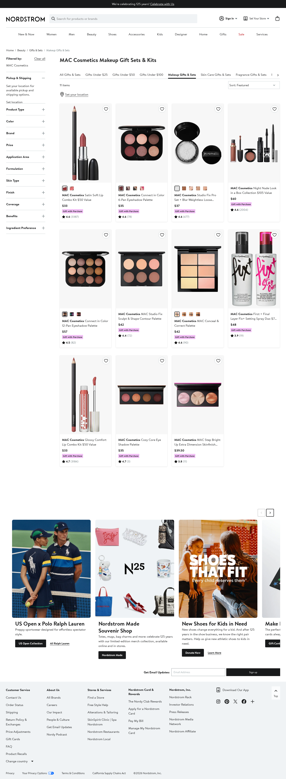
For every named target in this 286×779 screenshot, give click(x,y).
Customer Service (18, 690)
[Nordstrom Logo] (25, 19)
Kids (160, 34)
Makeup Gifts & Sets (182, 74)
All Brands (54, 697)
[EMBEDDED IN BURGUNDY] (121, 188)
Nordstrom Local (99, 739)
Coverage (12, 204)
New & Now (26, 34)
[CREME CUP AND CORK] (72, 188)
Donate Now (192, 653)
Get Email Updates (59, 727)
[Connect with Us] (252, 702)
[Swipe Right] (270, 513)
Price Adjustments (18, 731)
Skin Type (12, 180)
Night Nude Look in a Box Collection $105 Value (253, 190)
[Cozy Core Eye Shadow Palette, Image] (142, 394)
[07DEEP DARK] (184, 188)
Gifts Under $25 (96, 74)
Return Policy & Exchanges (16, 721)
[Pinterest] (227, 702)
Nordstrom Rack (180, 697)
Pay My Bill (135, 721)
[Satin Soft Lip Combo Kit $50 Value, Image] (85, 143)
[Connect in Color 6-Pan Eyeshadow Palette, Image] (142, 143)
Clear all (39, 58)
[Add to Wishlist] (106, 109)
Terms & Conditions (73, 773)
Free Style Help (98, 705)
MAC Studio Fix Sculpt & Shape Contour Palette (140, 316)
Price (9, 145)
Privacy (10, 773)
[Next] (278, 74)
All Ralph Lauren (59, 643)
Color (10, 121)
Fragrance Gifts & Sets (251, 74)
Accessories (137, 34)
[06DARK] (198, 188)
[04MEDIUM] (191, 188)
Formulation (14, 168)
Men (72, 34)
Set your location (76, 94)
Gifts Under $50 (123, 74)
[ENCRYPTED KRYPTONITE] (128, 188)
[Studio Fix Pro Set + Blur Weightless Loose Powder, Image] (198, 143)
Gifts (223, 34)
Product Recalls (16, 754)
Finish (10, 192)
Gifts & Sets (36, 50)
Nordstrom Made (112, 655)
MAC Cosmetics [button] (17, 65)
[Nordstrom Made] (134, 569)
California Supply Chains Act (109, 773)
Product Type (15, 109)
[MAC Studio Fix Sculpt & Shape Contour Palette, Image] (142, 269)
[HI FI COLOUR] (72, 314)
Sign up (253, 672)
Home (203, 34)
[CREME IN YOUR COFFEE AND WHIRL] (65, 188)
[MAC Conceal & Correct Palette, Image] (198, 269)
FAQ (9, 746)
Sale (241, 34)
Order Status (14, 705)
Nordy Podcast (57, 734)
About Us (53, 690)
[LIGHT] (177, 314)
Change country (17, 761)
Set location (14, 102)
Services (262, 34)
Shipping (12, 712)
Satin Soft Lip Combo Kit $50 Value (82, 197)
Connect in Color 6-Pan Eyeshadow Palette (141, 197)
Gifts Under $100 (151, 74)
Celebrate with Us (162, 4)
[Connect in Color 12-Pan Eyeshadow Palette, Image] (85, 269)
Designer (181, 34)
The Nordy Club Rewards (145, 701)
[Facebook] (244, 702)
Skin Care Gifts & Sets (216, 74)
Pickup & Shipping (18, 78)
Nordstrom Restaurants (103, 731)
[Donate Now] (218, 569)
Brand (10, 133)
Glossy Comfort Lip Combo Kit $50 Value (84, 442)
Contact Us (13, 697)
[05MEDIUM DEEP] (205, 188)
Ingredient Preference (21, 228)
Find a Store (96, 697)
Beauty (91, 34)
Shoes (112, 34)
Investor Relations (181, 704)
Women (51, 34)
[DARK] (198, 314)
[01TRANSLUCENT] (177, 188)
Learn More (214, 653)
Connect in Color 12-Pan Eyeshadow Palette (85, 323)
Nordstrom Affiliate (182, 731)
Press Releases (179, 712)
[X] (235, 702)
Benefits (12, 216)
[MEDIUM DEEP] (184, 314)
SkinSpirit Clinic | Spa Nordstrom (102, 721)
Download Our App (236, 690)
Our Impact (54, 712)
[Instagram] (218, 702)
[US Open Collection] (51, 569)
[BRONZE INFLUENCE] (135, 188)
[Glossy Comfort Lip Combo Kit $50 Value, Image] (85, 394)
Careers (52, 705)
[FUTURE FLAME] (79, 314)
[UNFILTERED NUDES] (65, 314)
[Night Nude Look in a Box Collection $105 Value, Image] (254, 143)
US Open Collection (31, 643)
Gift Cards (275, 643)
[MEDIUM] (191, 314)
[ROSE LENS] (142, 188)
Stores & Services (99, 690)
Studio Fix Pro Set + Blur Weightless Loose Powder (195, 199)
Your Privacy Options (34, 773)
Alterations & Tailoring (103, 712)
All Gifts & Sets (70, 74)
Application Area (17, 157)
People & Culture (58, 719)
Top (276, 696)
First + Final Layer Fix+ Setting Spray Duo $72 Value (253, 318)
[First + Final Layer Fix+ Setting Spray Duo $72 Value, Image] (254, 269)
